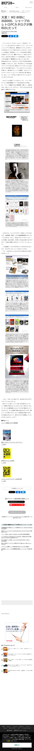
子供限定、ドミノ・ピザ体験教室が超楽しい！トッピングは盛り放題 (16, 549)
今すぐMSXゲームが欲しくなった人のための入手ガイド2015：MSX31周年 (15, 540)
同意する (17, 745)
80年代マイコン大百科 (7, 461)
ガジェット (21, 726)
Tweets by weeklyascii (5, 613)
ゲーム (27, 726)
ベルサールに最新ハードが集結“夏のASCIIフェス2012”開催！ (15, 546)
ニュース (15, 726)
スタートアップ (17, 7)
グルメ (5, 7)
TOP (3, 726)
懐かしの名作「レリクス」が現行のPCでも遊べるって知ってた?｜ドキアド (16, 544)
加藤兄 (5, 33)
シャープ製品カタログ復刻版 (9, 423)
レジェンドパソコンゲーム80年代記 (11, 479)
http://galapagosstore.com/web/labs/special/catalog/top (17, 112)
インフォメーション (14, 11)
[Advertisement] (17, 565)
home (4, 11)
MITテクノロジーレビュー (21, 730)
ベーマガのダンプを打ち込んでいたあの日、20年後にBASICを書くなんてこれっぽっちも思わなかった (16, 537)
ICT (18, 728)
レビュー (9, 726)
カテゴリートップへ (18, 512)
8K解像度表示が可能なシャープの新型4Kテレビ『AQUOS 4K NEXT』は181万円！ (16, 528)
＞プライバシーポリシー (17, 748)
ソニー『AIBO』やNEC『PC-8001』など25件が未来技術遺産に (15, 534)
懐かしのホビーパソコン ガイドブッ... (12, 442)
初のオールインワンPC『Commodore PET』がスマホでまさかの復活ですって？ (16, 531)
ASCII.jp (10, 730)
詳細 (9, 741)
